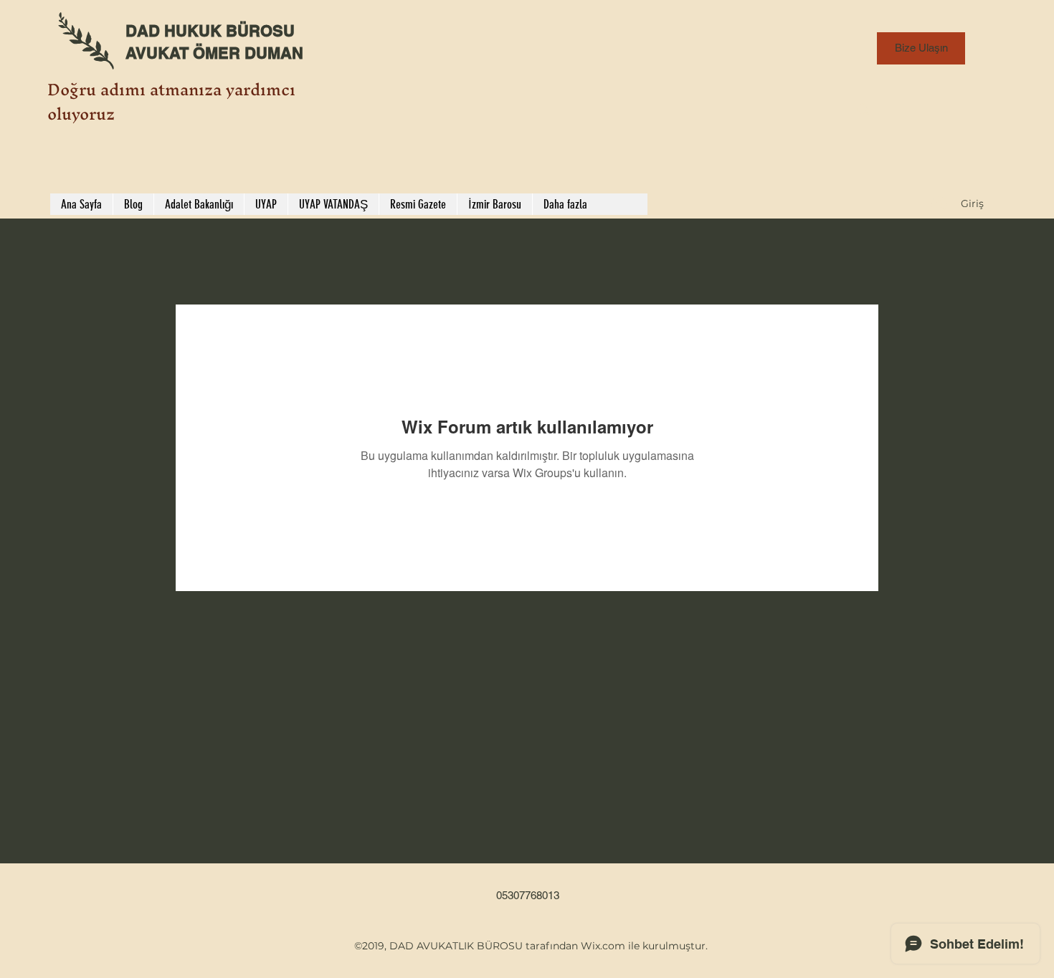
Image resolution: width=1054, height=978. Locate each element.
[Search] (863, 110)
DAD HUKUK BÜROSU (210, 30)
